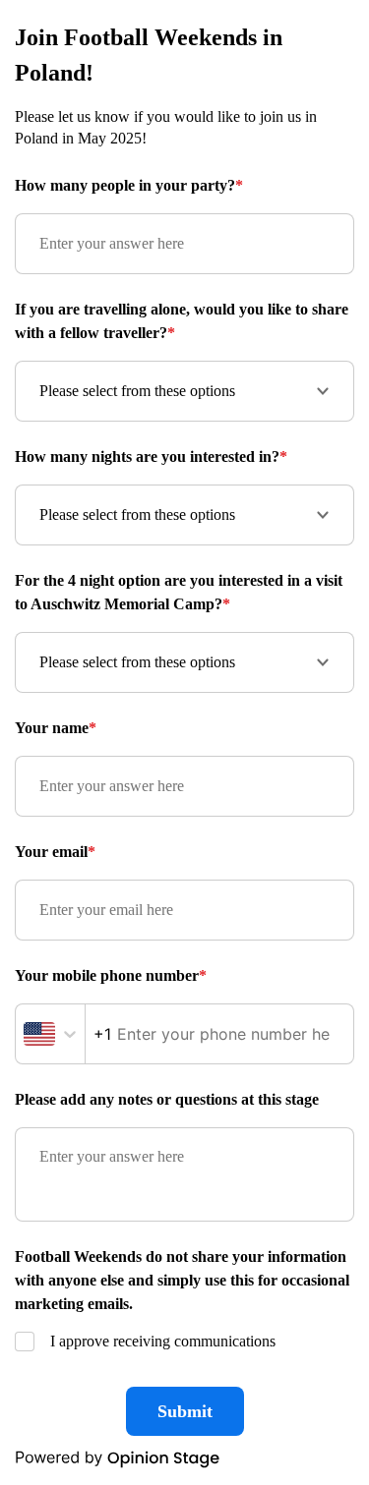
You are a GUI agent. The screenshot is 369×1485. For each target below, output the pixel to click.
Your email (55, 851)
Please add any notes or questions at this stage (167, 1099)
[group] (184, 742)
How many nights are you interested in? (151, 456)
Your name (55, 727)
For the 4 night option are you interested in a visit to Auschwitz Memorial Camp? (178, 592)
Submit (185, 1411)
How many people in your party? (129, 185)
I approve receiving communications (163, 1341)
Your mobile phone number (111, 975)
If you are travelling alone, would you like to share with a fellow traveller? (181, 321)
